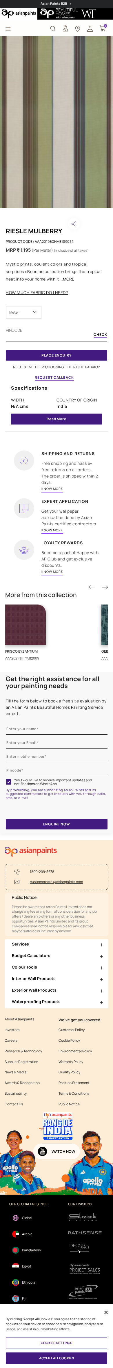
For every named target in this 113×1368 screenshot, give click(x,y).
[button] (90, 28)
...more (66, 279)
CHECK (100, 335)
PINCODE (14, 330)
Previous (91, 587)
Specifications (29, 388)
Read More (56, 418)
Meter (14, 312)
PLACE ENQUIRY (56, 355)
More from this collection (41, 594)
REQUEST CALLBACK (54, 377)
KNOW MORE (52, 488)
